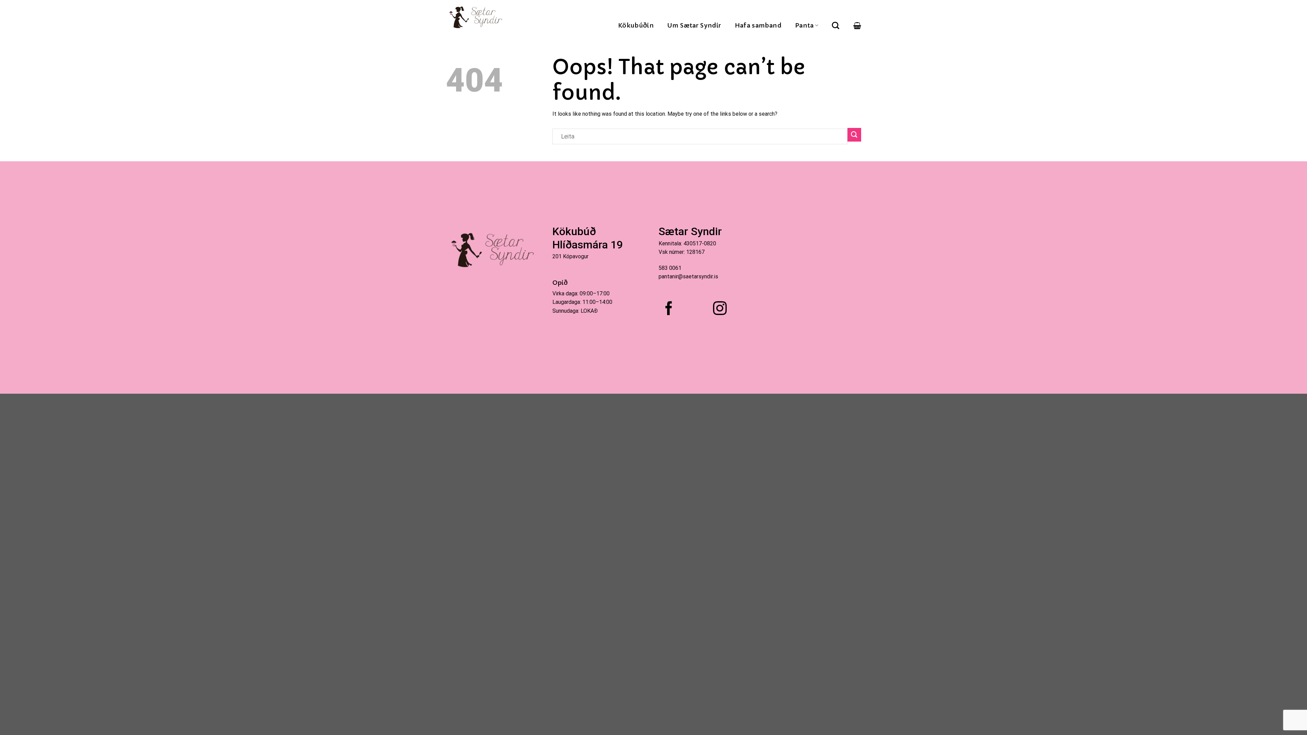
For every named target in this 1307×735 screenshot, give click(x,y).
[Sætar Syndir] (476, 17)
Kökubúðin (636, 25)
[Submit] (854, 134)
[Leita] (835, 25)
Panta (804, 25)
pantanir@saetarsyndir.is (688, 276)
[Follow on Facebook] (669, 309)
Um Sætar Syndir (694, 25)
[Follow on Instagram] (720, 309)
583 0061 (670, 268)
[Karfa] (857, 25)
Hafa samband (758, 25)
